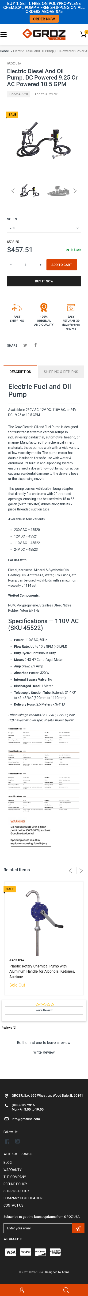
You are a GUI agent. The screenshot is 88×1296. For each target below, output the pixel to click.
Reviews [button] (9, 1027)
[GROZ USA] (44, 34)
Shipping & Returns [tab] (61, 372)
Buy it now (44, 281)
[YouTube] (17, 1141)
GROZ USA (14, 63)
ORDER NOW (44, 19)
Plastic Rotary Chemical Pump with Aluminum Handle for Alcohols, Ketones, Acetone (42, 971)
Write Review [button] (44, 1010)
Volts (12, 219)
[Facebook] (35, 345)
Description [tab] (20, 372)
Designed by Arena (57, 1272)
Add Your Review (45, 94)
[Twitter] (25, 345)
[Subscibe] (78, 1228)
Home (4, 51)
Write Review (44, 1052)
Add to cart (61, 265)
